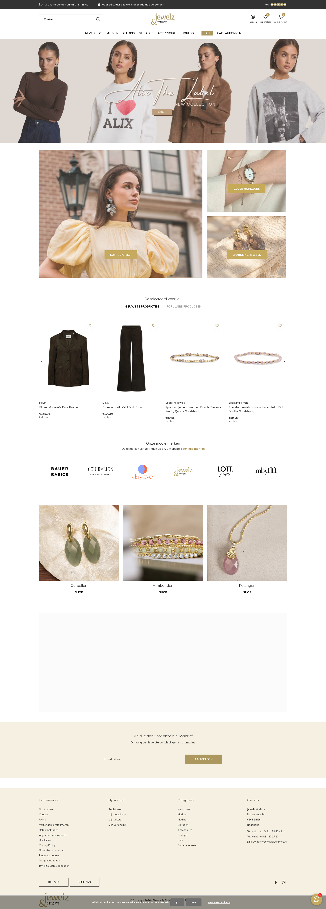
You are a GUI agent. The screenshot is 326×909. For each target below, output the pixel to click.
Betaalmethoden (48, 829)
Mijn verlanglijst (117, 824)
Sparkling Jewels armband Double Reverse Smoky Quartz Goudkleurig (193, 409)
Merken (112, 33)
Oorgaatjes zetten (49, 860)
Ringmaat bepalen (49, 855)
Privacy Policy (47, 845)
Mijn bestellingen (118, 814)
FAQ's (42, 819)
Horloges (189, 33)
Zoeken (98, 19)
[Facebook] (276, 882)
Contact (43, 814)
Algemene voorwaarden (53, 835)
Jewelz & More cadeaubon (54, 865)
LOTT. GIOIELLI (120, 255)
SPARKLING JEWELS (246, 255)
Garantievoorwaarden (52, 850)
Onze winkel (46, 809)
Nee (193, 902)
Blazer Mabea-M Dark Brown (58, 407)
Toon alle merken (193, 448)
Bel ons (53, 882)
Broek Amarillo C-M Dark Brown (123, 407)
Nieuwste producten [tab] (142, 306)
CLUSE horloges (247, 188)
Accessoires (168, 33)
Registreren (115, 809)
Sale (207, 33)
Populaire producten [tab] (183, 306)
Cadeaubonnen (229, 33)
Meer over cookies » (219, 902)
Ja (177, 902)
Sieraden (146, 33)
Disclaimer (45, 840)
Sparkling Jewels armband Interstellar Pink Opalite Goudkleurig (256, 409)
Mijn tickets (114, 819)
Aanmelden (204, 759)
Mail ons (84, 882)
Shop (79, 592)
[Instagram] (283, 882)
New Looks (93, 33)
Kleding (128, 33)
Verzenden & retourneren (54, 824)
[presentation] (41, 362)
